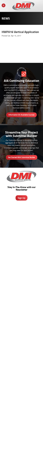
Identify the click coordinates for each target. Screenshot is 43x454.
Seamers (21, 343)
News (40, 446)
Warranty (21, 402)
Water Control (22, 281)
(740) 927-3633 (21, 219)
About (3, 446)
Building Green (21, 318)
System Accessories (21, 291)
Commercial (21, 372)
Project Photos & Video (21, 322)
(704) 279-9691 (21, 247)
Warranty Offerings (21, 316)
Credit (21, 338)
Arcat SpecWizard (22, 306)
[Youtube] (30, 427)
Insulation (21, 288)
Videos (21, 363)
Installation (21, 397)
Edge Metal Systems (21, 279)
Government (21, 367)
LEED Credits (21, 320)
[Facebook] (13, 427)
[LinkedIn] (24, 427)
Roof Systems (21, 275)
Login (25, 448)
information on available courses (21, 114)
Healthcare (22, 365)
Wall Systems (21, 277)
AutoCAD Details (21, 313)
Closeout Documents (21, 350)
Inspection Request (21, 345)
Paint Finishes (21, 390)
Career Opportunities (13, 446)
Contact (18, 448)
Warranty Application (21, 347)
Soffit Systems (21, 284)
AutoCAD (21, 385)
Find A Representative (29, 446)
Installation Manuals (21, 340)
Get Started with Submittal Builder (21, 157)
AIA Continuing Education (21, 311)
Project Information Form (21, 336)
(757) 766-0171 (21, 263)
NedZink (21, 293)
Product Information (21, 304)
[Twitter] (18, 426)
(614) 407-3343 (21, 231)
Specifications (22, 309)
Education (21, 370)
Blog (21, 383)
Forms (21, 392)
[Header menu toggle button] (3, 5)
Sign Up (21, 198)
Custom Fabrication (21, 286)
